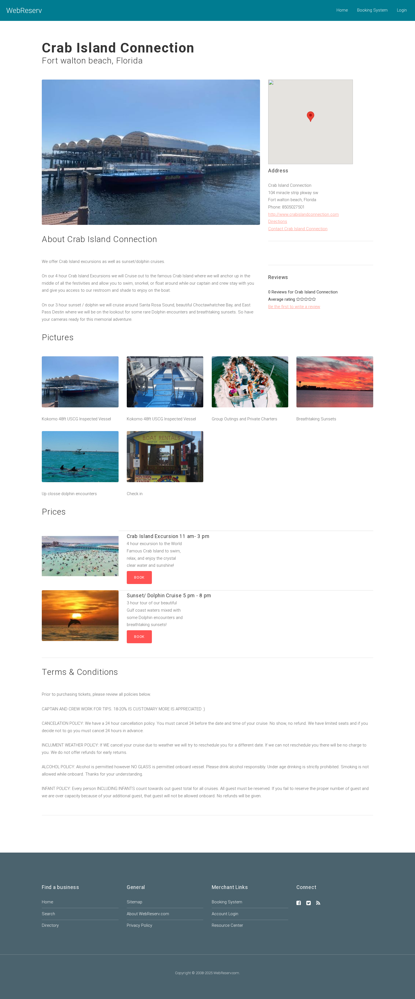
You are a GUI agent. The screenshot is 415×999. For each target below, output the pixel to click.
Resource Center (227, 925)
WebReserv (24, 10)
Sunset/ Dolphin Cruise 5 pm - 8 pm (169, 595)
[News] (318, 903)
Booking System (372, 10)
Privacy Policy (139, 925)
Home (342, 10)
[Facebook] (298, 903)
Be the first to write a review (294, 306)
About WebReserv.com (148, 913)
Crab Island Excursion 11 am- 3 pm (168, 536)
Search (48, 913)
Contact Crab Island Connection (297, 228)
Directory (50, 925)
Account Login (225, 913)
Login (402, 10)
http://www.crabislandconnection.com (303, 214)
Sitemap (134, 901)
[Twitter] (308, 903)
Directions (277, 221)
